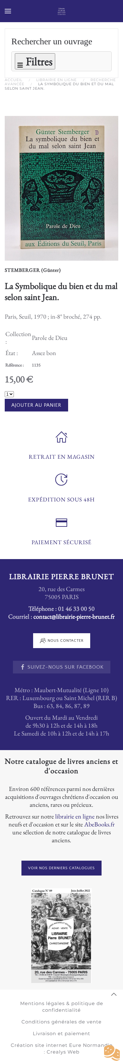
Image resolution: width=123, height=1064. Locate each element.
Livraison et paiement (61, 1033)
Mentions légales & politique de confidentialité (61, 1006)
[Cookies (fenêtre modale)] (112, 1053)
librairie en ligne (75, 816)
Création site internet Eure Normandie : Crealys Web (62, 1048)
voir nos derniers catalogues (61, 868)
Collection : (18, 338)
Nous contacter (66, 641)
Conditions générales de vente (61, 1022)
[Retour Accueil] (61, 11)
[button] (8, 11)
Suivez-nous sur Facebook (65, 667)
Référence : (14, 365)
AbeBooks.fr (99, 824)
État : (11, 353)
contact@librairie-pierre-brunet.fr (74, 616)
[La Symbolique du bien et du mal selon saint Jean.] (61, 187)
